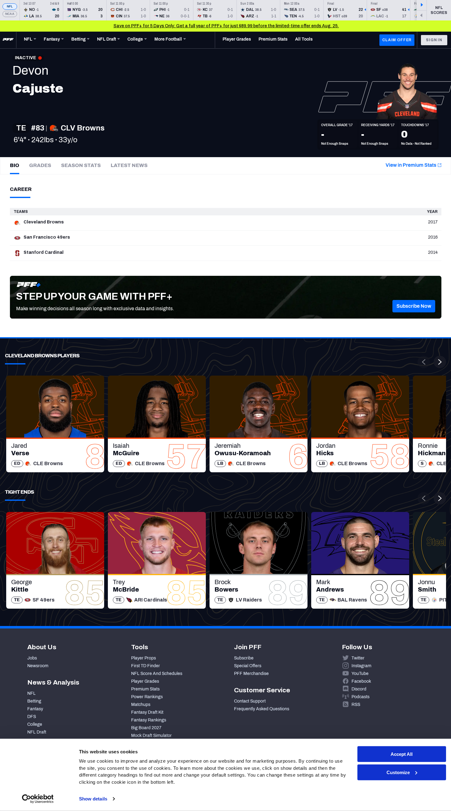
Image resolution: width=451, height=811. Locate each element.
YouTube (360, 673)
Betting (34, 701)
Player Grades (145, 681)
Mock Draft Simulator (151, 735)
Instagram (361, 665)
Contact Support (250, 701)
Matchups (140, 704)
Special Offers (247, 665)
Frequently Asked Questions (261, 709)
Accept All (402, 754)
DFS (31, 716)
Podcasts (360, 696)
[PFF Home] (8, 40)
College (34, 724)
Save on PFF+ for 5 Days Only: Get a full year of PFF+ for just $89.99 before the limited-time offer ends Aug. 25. (226, 26)
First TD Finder (145, 665)
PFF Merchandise (251, 673)
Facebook (361, 681)
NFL (10, 6)
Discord (359, 689)
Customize (398, 772)
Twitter (358, 658)
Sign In (434, 40)
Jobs (32, 658)
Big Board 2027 (146, 727)
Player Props (143, 658)
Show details (93, 798)
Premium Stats (145, 689)
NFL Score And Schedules (156, 673)
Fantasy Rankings (148, 720)
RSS (356, 704)
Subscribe (244, 658)
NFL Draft (36, 732)
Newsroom (37, 665)
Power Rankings (147, 696)
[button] (414, 306)
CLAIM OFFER (397, 40)
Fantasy (35, 709)
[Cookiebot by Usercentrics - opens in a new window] (38, 799)
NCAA (9, 13)
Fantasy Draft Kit (147, 712)
